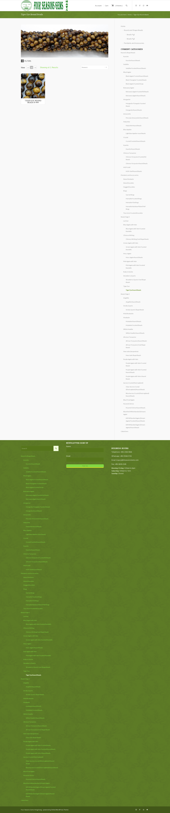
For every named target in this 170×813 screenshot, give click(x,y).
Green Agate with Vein (130, 243)
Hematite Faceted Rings (134, 199)
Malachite (126, 122)
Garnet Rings (130, 195)
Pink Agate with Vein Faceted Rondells (38, 655)
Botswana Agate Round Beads (136, 96)
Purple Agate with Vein (130, 359)
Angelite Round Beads (133, 302)
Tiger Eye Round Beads (32, 14)
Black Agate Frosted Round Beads (137, 76)
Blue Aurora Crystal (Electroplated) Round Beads (42, 768)
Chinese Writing (128, 235)
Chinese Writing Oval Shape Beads (137, 239)
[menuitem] (98, 5)
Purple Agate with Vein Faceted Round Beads (41, 749)
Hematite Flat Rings (132, 202)
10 (28, 67)
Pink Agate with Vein (130, 261)
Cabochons (124, 431)
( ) (118, 5)
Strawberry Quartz (129, 276)
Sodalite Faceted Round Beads (136, 68)
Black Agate (127, 72)
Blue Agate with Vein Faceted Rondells (38, 624)
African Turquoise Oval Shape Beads (38, 730)
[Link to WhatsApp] (143, 5)
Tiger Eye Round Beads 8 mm (33, 101)
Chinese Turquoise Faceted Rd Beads (38, 558)
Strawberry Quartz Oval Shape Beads (38, 667)
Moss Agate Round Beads (134, 257)
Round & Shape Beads (128, 53)
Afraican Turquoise (129, 337)
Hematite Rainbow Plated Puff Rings (37, 605)
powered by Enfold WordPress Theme (55, 810)
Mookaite (126, 317)
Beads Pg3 (131, 39)
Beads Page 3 (125, 217)
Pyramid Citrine (128, 404)
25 (31, 67)
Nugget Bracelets (129, 187)
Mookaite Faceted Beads (134, 325)
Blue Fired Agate (128, 400)
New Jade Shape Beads (133, 355)
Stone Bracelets (128, 183)
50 (35, 67)
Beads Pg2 (131, 34)
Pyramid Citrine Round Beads (135, 408)
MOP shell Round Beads (134, 171)
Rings (125, 191)
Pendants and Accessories (134, 43)
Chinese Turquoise (129, 153)
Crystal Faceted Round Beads (135, 141)
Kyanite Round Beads (133, 149)
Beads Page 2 (125, 294)
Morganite (126, 99)
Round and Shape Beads (133, 30)
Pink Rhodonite (128, 313)
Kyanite (125, 145)
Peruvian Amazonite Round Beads (137, 118)
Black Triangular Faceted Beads (136, 80)
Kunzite (126, 56)
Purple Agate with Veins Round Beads (38, 753)
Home (123, 26)
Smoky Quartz (128, 306)
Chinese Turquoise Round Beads (137, 163)
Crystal (125, 137)
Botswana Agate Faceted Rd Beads (137, 92)
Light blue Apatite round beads (136, 133)
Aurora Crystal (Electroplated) (133, 383)
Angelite (126, 298)
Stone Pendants (128, 179)
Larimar (126, 221)
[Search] (126, 5)
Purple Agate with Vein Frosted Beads (38, 745)
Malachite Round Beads (134, 125)
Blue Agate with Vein (130, 225)
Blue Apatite (127, 129)
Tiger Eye (126, 286)
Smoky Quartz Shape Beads (135, 310)
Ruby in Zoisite (128, 272)
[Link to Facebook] (140, 5)
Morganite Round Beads (134, 110)
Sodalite (126, 64)
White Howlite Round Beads (135, 333)
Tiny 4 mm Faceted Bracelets (133, 213)
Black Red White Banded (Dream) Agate (36, 783)
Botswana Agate (128, 88)
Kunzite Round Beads (133, 60)
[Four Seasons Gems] (44, 5)
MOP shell (126, 167)
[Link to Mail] (147, 5)
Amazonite (127, 114)
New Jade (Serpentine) (130, 351)
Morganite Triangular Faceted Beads (38, 507)
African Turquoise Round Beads (136, 341)
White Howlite (128, 329)
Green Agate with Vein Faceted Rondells (39, 640)
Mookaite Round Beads (133, 321)
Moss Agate (127, 253)
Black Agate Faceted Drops (134, 84)
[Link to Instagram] (136, 5)
